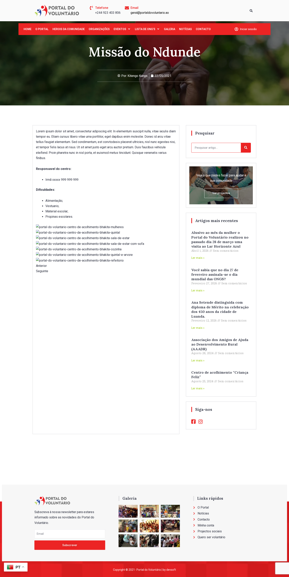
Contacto (203, 29)
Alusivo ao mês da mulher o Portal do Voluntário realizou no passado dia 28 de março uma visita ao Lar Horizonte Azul (220, 239)
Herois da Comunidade (68, 29)
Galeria (169, 29)
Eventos (120, 29)
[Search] (246, 147)
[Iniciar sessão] (236, 29)
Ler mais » (197, 257)
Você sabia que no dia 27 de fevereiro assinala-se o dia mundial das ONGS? (214, 274)
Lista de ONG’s (145, 29)
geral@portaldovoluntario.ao (150, 13)
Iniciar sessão (248, 29)
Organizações (99, 29)
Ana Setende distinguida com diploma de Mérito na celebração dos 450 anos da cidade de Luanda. (220, 309)
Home (27, 29)
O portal (42, 29)
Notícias (185, 29)
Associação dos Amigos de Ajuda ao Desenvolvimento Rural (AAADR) (219, 344)
